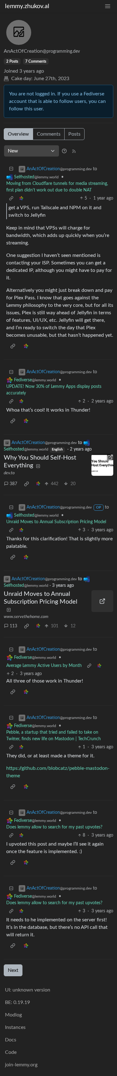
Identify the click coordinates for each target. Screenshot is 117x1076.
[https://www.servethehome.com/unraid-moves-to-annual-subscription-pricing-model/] (102, 601)
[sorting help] (64, 150)
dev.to (9, 473)
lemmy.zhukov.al (27, 6)
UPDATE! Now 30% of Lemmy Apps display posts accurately (53, 389)
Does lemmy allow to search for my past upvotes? (54, 827)
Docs (10, 1039)
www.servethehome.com (26, 617)
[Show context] (11, 198)
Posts (74, 134)
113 (13, 626)
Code (11, 1052)
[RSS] (74, 150)
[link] (21, 198)
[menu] (107, 6)
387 (13, 484)
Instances (15, 1027)
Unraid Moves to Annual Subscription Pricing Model (56, 522)
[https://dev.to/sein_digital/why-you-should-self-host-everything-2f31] (102, 465)
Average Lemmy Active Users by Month (44, 665)
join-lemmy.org (21, 1064)
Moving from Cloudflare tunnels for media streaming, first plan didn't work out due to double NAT (57, 186)
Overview (18, 134)
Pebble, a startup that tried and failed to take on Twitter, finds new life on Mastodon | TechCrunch (53, 735)
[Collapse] (11, 169)
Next (13, 970)
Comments (49, 134)
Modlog (13, 1014)
